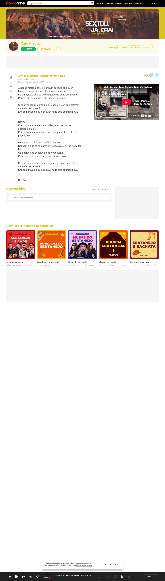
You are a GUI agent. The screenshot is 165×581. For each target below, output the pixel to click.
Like (37, 576)
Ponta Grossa (129, 47)
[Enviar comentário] (107, 197)
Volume (30, 576)
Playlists (118, 3)
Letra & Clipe (150, 576)
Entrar (153, 3)
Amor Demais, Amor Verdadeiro (67, 575)
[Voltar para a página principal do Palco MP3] (16, 3)
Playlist (128, 576)
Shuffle (107, 576)
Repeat (114, 576)
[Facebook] (151, 75)
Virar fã (47, 49)
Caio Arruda (31, 43)
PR (139, 47)
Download (121, 576)
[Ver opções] (58, 49)
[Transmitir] (135, 576)
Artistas (100, 3)
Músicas (109, 3)
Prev (9, 576)
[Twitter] (157, 75)
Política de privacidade (84, 566)
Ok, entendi (110, 565)
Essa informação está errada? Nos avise (34, 82)
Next (23, 576)
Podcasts (128, 3)
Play (16, 576)
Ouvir (29, 49)
